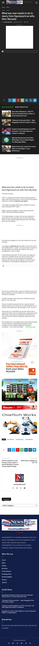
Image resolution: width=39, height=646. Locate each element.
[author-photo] (19, 482)
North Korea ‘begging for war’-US (29, 461)
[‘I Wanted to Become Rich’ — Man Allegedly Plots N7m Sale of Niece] (6, 122)
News (8, 7)
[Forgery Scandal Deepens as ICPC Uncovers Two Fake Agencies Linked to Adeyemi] (6, 131)
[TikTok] (17, 643)
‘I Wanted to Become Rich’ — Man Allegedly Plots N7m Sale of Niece (18, 601)
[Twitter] (14, 100)
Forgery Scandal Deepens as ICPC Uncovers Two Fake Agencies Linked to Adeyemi (23, 131)
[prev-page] (33, 107)
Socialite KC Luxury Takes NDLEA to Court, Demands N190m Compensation (19, 612)
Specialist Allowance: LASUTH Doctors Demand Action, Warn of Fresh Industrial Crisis (23, 114)
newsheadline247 (7, 22)
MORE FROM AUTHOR (21, 107)
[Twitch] (21, 643)
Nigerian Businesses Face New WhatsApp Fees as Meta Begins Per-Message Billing (23, 140)
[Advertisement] (19, 37)
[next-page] (36, 107)
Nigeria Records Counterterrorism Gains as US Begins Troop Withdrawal (24, 149)
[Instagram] (17, 488)
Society (8, 10)
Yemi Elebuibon (29, 439)
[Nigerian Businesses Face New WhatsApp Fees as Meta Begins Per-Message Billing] (6, 140)
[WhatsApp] (22, 100)
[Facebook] (10, 100)
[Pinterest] (18, 100)
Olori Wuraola (10, 439)
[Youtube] (25, 488)
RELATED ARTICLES (7, 107)
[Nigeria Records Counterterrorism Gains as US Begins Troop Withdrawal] (6, 149)
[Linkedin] (26, 100)
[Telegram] (35, 100)
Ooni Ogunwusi (19, 439)
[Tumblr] (31, 100)
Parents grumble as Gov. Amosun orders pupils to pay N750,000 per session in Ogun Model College (10, 463)
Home (3, 7)
